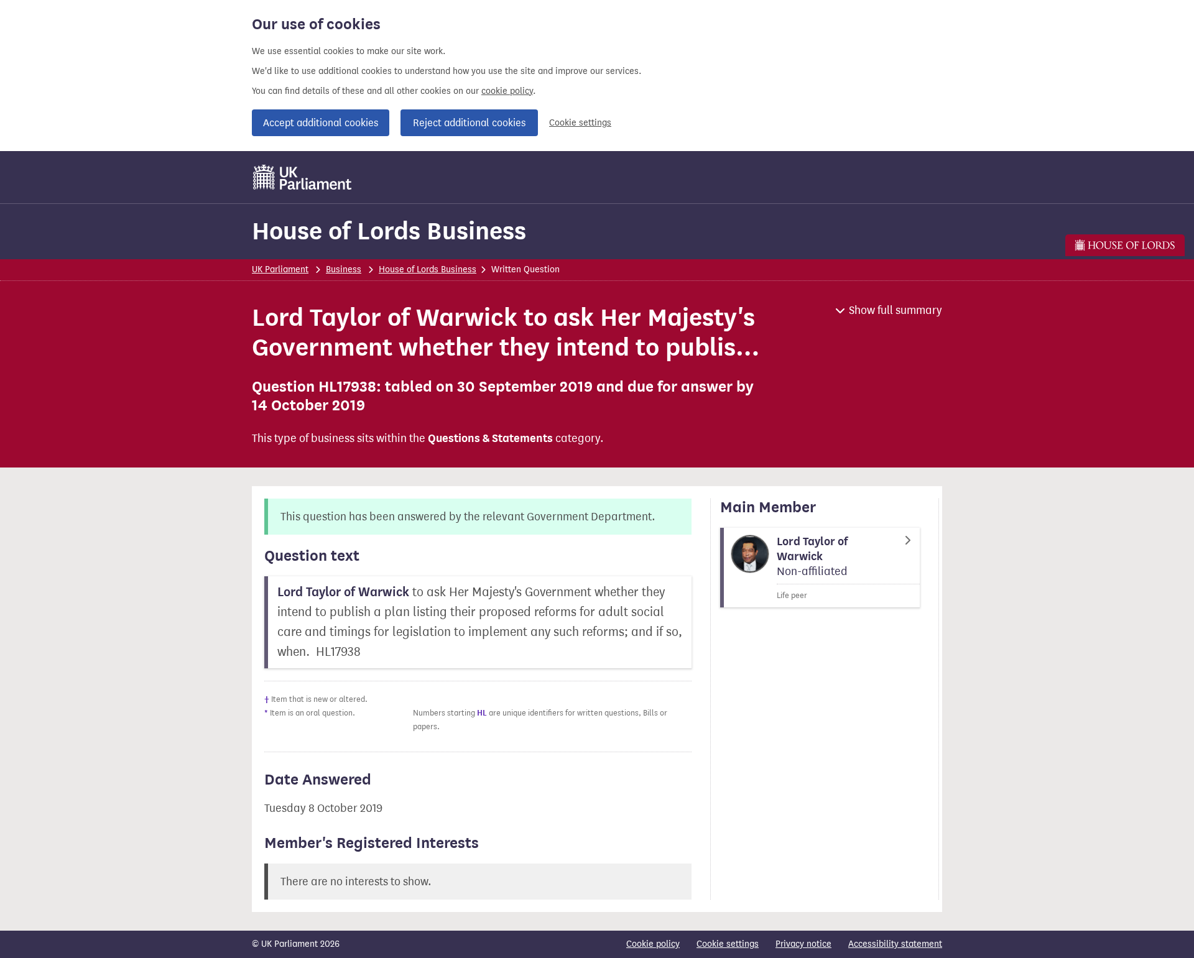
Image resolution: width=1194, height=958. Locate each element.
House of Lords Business (389, 231)
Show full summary (895, 310)
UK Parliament (280, 269)
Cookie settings (580, 122)
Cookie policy (653, 944)
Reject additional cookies (469, 123)
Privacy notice (803, 944)
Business (343, 269)
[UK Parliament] (302, 177)
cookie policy (507, 91)
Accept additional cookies (320, 123)
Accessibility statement (895, 944)
